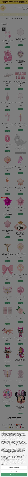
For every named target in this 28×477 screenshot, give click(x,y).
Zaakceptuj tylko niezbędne (14, 467)
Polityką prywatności (21, 461)
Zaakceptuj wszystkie (14, 474)
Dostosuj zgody (14, 471)
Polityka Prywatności (4, 464)
